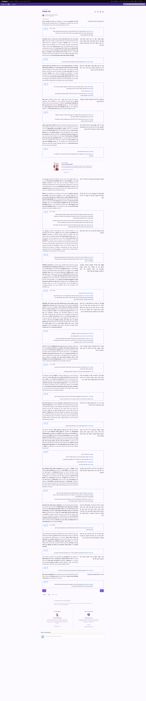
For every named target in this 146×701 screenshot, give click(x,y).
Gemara (47, 179)
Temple (72, 281)
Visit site (88, 624)
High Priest (50, 128)
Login (113, 1)
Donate (137, 1)
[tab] (45, 29)
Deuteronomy (56, 46)
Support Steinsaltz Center (88, 626)
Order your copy (66, 172)
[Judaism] (5, 1)
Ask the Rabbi (123, 1)
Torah (56, 359)
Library (13, 4)
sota (63, 99)
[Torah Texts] (5, 4)
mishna (58, 249)
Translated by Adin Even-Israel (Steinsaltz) (51, 14)
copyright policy (65, 604)
